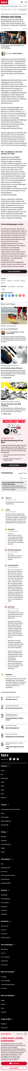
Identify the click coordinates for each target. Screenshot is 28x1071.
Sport (2, 786)
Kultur (2, 782)
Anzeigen (3, 1012)
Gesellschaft (4, 778)
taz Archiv (4, 988)
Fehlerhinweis (20, 286)
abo (2, 864)
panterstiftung (5, 879)
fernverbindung (5, 899)
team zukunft (4, 926)
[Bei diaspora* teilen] (20, 295)
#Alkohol (23, 280)
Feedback (4, 1024)
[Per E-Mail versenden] (2, 295)
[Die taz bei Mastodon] (10, 760)
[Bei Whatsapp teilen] (16, 295)
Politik (9, 9)
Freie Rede (4, 910)
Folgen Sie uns (4, 759)
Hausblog (4, 840)
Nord (2, 794)
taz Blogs (3, 977)
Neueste (20, 473)
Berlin (2, 790)
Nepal (2, 813)
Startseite (3, 9)
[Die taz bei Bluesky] (14, 760)
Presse (3, 852)
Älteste (25, 473)
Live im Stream (5, 957)
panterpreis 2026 (6, 883)
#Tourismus (17, 280)
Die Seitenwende (6, 844)
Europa (14, 9)
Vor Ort (3, 953)
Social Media (4, 817)
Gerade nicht (19, 1034)
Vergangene (4, 961)
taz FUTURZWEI (5, 980)
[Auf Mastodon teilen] (6, 295)
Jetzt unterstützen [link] (14, 271)
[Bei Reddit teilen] (23, 295)
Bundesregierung (6, 821)
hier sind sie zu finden (9, 489)
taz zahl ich (4, 871)
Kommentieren (12, 286)
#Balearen (10, 280)
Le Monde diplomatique (8, 984)
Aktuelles (3, 836)
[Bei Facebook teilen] (13, 295)
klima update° (5, 902)
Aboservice (4, 1027)
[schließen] (25, 1033)
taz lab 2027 (4, 965)
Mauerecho (4, 906)
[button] (26, 2)
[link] (10, 6)
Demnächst (4, 949)
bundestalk (4, 895)
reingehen (4, 914)
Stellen (3, 848)
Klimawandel (4, 825)
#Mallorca (3, 280)
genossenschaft (5, 867)
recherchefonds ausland (8, 875)
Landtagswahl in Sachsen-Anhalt (10, 809)
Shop (2, 1008)
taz (5, 755)
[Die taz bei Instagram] (18, 760)
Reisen (3, 1000)
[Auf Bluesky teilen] (9, 295)
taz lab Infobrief (5, 937)
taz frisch (3, 930)
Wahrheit (3, 797)
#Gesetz (3, 282)
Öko (2, 774)
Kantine (3, 1004)
